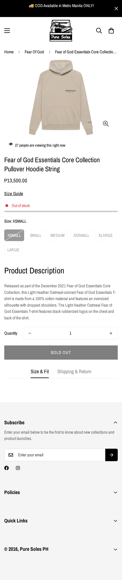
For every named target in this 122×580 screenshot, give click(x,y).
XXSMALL (81, 235)
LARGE (13, 250)
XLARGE (105, 235)
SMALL (35, 235)
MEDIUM (57, 235)
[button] (111, 30)
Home (9, 52)
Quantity (10, 333)
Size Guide (13, 193)
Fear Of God (34, 52)
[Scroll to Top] (111, 550)
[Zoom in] (105, 123)
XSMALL (14, 235)
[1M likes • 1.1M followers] (6, 468)
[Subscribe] (111, 455)
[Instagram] (18, 468)
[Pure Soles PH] (61, 31)
